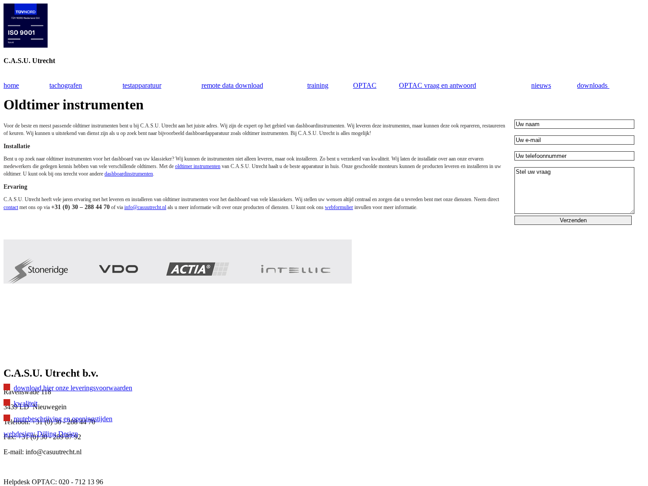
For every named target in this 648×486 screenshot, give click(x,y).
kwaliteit (25, 403)
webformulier (339, 207)
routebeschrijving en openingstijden (63, 418)
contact (11, 207)
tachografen (65, 85)
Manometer (37, 294)
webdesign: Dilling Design (41, 433)
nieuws (541, 85)
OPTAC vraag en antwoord (437, 85)
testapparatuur (142, 85)
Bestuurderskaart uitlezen (56, 324)
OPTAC (364, 85)
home (11, 85)
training (317, 85)
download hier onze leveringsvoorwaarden (73, 388)
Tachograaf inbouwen (51, 354)
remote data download (232, 85)
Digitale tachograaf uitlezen (59, 309)
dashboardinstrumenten (128, 174)
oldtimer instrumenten (197, 166)
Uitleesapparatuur (45, 339)
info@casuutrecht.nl (145, 207)
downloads (593, 85)
